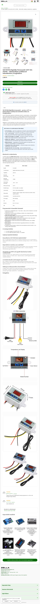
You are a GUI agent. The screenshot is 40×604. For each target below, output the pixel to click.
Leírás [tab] (4, 107)
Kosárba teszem (20, 84)
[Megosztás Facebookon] (4, 89)
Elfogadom (6, 601)
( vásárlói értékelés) (10, 75)
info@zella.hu (6, 573)
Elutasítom (16, 601)
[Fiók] (35, 1)
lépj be (12, 510)
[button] (36, 14)
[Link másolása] (9, 89)
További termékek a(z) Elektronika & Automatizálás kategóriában (20, 560)
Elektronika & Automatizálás (7, 87)
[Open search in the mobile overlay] (20, 5)
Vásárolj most (20, 81)
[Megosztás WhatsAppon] (6, 89)
